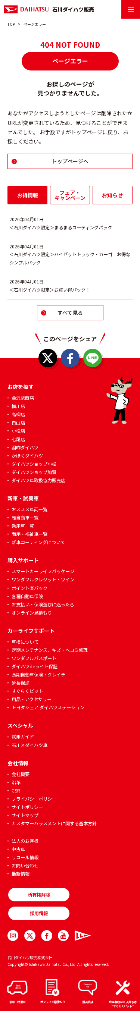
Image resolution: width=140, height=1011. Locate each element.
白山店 (18, 422)
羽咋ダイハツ (25, 447)
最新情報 (20, 873)
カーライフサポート (31, 630)
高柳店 (18, 414)
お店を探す (20, 386)
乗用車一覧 (23, 525)
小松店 (18, 430)
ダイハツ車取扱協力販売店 (38, 480)
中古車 (18, 849)
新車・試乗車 (23, 498)
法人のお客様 (25, 841)
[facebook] (70, 358)
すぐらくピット (27, 691)
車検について (25, 641)
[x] (29, 935)
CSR (16, 790)
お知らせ (112, 195)
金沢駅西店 (23, 398)
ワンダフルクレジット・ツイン (43, 579)
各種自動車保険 (27, 596)
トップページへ (70, 161)
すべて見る (70, 312)
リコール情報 (25, 857)
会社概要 (20, 774)
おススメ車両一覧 (29, 509)
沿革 (16, 782)
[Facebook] (46, 935)
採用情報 (39, 913)
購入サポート (23, 560)
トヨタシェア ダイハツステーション (48, 707)
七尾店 (18, 439)
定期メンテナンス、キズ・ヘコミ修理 (50, 650)
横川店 (18, 406)
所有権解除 (39, 894)
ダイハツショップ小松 (34, 464)
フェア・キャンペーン (70, 195)
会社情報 (17, 763)
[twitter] (47, 358)
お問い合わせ (25, 865)
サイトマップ (25, 815)
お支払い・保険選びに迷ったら (43, 604)
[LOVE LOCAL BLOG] (80, 935)
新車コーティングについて (38, 542)
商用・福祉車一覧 (29, 534)
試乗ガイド (23, 736)
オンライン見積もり (32, 612)
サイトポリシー (27, 807)
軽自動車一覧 (25, 517)
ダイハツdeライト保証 (34, 666)
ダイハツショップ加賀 (34, 472)
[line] (92, 358)
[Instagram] (13, 935)
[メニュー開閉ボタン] (130, 9)
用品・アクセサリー (32, 699)
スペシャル (20, 725)
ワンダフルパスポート (34, 658)
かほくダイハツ (27, 455)
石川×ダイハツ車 (29, 745)
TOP (11, 24)
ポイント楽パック (29, 588)
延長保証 (20, 682)
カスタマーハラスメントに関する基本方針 (54, 823)
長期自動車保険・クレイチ (38, 674)
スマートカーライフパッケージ (43, 571)
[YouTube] (63, 935)
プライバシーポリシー (34, 798)
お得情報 (27, 195)
